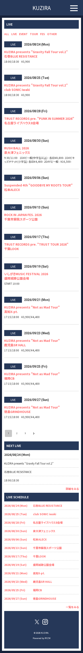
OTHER (52, 34)
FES (42, 34)
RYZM (47, 638)
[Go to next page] (33, 433)
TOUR (34, 34)
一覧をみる (72, 607)
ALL (6, 34)
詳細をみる (72, 489)
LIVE (14, 34)
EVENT (23, 34)
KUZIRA (42, 8)
